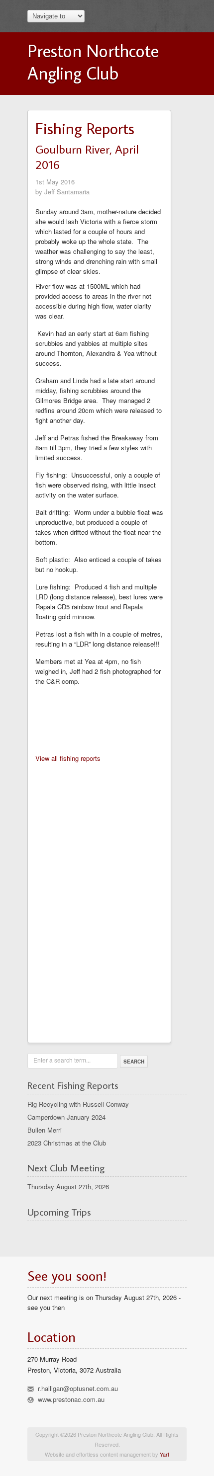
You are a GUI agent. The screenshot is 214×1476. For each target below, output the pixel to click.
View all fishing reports (68, 758)
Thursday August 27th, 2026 (68, 1186)
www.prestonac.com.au (71, 1399)
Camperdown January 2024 (66, 1117)
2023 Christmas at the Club (66, 1143)
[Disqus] (99, 899)
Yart (164, 1454)
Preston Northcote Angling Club (93, 61)
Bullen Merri (44, 1130)
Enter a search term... (62, 1060)
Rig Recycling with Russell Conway (78, 1104)
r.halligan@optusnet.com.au (78, 1388)
